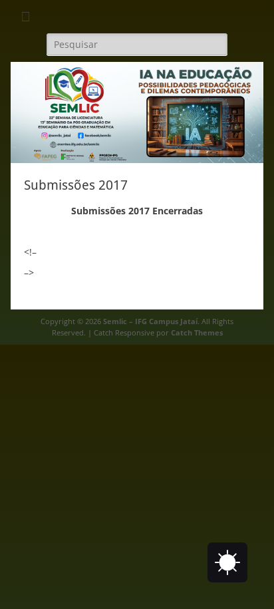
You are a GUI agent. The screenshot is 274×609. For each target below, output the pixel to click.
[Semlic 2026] (137, 159)
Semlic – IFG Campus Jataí (150, 321)
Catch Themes (197, 332)
